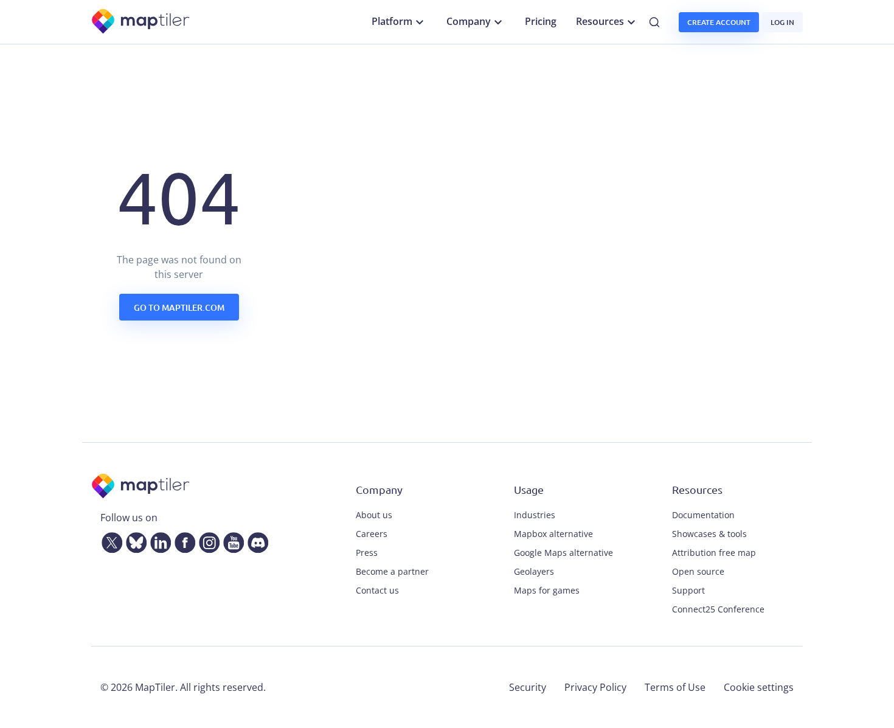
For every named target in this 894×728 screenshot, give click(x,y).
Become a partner (392, 571)
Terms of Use (675, 687)
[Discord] (255, 540)
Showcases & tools (709, 533)
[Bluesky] (134, 540)
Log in (782, 22)
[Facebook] (182, 540)
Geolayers (534, 571)
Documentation (703, 515)
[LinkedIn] (158, 540)
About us (374, 515)
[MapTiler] (141, 22)
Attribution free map (714, 552)
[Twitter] (109, 540)
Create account (718, 22)
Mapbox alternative (553, 533)
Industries (534, 515)
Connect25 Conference (718, 609)
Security (527, 687)
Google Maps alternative (563, 552)
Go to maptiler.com (179, 307)
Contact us (377, 590)
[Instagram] (207, 540)
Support (688, 590)
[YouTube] (231, 540)
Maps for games (547, 590)
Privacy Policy (595, 687)
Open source (698, 571)
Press (367, 552)
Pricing (540, 21)
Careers (371, 533)
